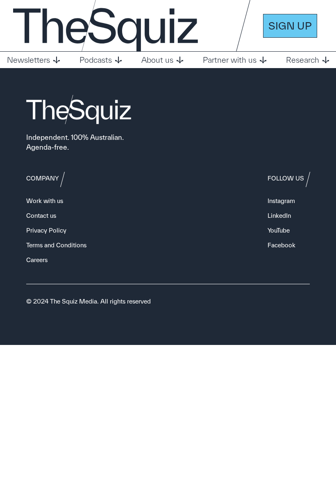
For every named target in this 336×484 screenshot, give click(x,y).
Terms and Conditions (56, 245)
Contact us (41, 215)
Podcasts (95, 59)
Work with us (44, 200)
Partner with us (230, 59)
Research (302, 59)
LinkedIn (279, 215)
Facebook (281, 245)
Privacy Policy (46, 230)
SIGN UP (290, 26)
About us (157, 59)
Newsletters (28, 59)
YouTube (279, 230)
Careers (37, 259)
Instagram (281, 200)
